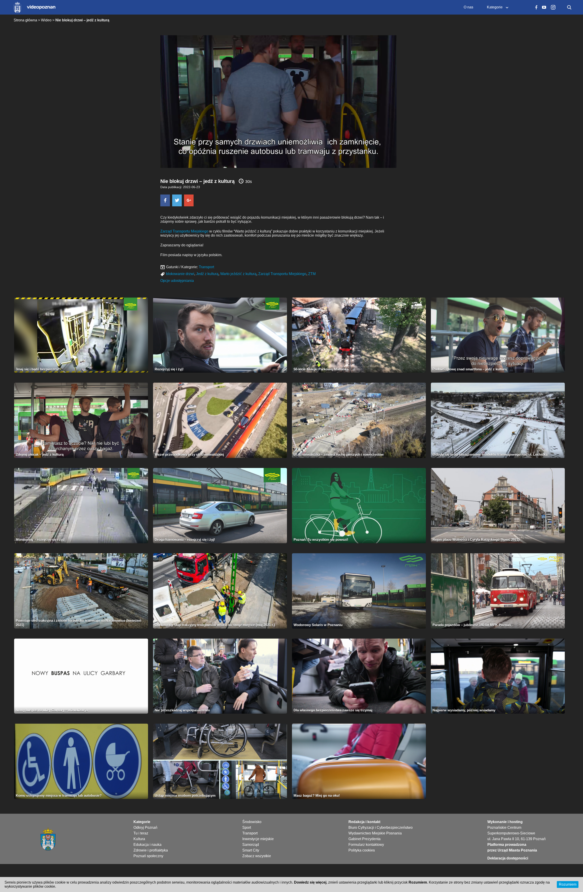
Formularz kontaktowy (366, 845)
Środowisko (251, 822)
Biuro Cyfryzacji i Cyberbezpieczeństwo (380, 827)
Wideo (46, 20)
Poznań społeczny (148, 856)
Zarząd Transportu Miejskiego (184, 231)
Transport (206, 267)
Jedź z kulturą (207, 274)
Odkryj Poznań (145, 827)
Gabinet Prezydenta (364, 839)
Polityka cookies (361, 850)
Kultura (139, 839)
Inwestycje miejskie (258, 839)
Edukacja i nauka (147, 845)
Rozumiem (567, 884)
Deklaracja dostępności (507, 858)
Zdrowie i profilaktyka (150, 850)
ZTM (312, 274)
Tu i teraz (140, 833)
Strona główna (25, 20)
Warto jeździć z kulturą (238, 274)
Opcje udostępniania (177, 281)
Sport (246, 827)
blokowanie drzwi (180, 274)
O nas (468, 7)
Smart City (250, 850)
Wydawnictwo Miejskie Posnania (375, 833)
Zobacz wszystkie (256, 856)
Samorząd (250, 845)
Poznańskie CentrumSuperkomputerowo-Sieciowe (511, 830)
